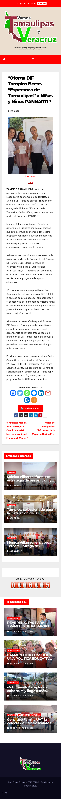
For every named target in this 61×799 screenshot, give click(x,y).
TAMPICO (11, 472)
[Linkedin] (41, 393)
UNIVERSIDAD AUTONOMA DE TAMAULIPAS (24, 715)
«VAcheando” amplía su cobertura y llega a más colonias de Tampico (27, 690)
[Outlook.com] (27, 400)
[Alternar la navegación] (32, 59)
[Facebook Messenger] (34, 393)
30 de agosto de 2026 (21, 631)
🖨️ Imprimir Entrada (31, 408)
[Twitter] (20, 393)
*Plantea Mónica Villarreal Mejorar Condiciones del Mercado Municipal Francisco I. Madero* (17, 430)
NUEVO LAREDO (14, 618)
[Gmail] (48, 393)
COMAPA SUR (13, 683)
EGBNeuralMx (30, 786)
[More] (34, 400)
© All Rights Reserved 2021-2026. (23, 782)
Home (4, 793)
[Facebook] (13, 393)
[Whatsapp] (27, 393)
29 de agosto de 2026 (21, 663)
